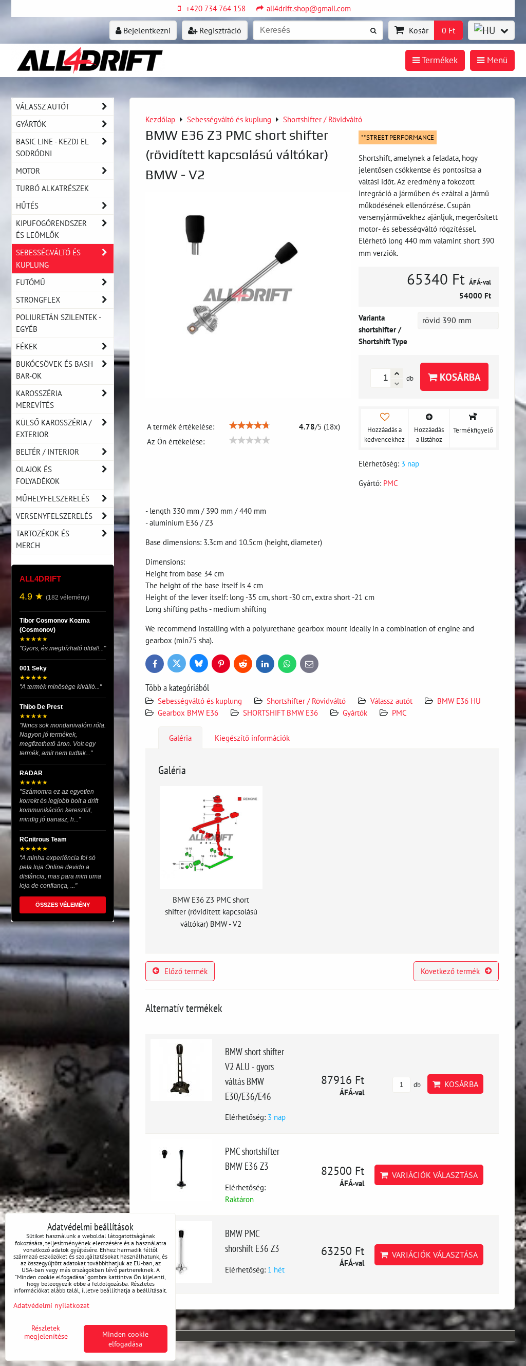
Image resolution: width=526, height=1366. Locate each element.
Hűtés (27, 205)
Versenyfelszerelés (54, 516)
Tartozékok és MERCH (42, 539)
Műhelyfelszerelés (52, 498)
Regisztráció (219, 30)
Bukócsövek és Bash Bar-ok (54, 370)
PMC (399, 712)
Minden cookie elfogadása (125, 1339)
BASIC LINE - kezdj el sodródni (52, 147)
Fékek (26, 346)
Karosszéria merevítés (39, 399)
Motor (28, 170)
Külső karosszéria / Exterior (53, 428)
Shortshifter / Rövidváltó (306, 701)
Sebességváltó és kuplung (200, 701)
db (416, 1084)
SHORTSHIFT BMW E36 (280, 712)
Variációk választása (433, 1175)
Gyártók (355, 712)
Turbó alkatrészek (52, 188)
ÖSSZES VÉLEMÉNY (62, 905)
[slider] (249, 425)
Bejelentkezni (146, 30)
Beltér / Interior (47, 451)
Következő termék (450, 971)
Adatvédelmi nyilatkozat (51, 1305)
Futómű (30, 282)
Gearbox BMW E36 (188, 712)
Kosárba (459, 376)
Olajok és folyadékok (38, 475)
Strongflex (38, 299)
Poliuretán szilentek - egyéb (58, 323)
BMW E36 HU (459, 701)
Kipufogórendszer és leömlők (51, 229)
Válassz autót (391, 701)
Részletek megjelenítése (46, 1332)
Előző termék (186, 971)
